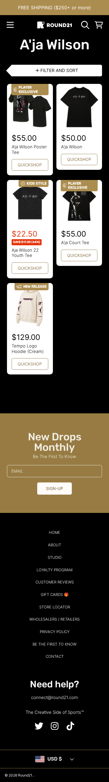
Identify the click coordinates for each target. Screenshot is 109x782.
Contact (55, 656)
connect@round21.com (54, 697)
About (54, 545)
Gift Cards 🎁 (55, 594)
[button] (10, 25)
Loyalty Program (54, 569)
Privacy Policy (54, 631)
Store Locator (54, 607)
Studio (55, 557)
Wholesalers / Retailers (54, 619)
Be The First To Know (54, 644)
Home (54, 532)
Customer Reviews (54, 582)
